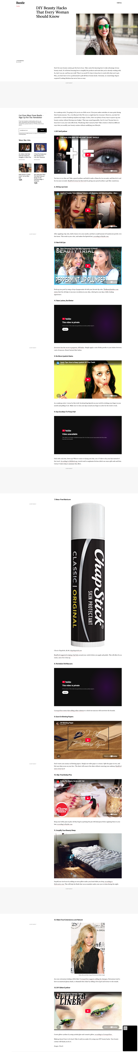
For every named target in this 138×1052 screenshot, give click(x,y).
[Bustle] (20, 3)
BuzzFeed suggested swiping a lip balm (66, 655)
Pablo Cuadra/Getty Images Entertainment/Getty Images (137, 34)
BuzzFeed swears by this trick (77, 181)
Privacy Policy (23, 134)
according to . (104, 1034)
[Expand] (124, 1027)
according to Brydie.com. (101, 236)
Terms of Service (42, 133)
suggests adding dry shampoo (93, 979)
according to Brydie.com (64, 824)
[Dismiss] (135, 1027)
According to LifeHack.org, (69, 461)
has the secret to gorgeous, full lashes (69, 347)
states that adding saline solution (69, 710)
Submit (42, 130)
